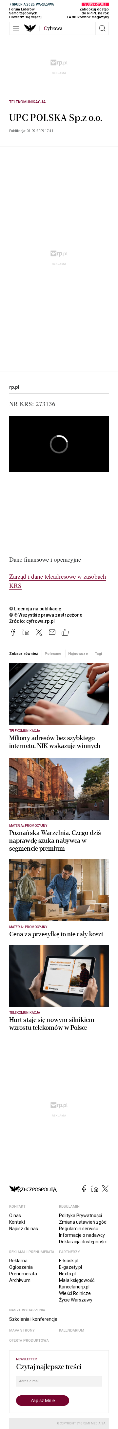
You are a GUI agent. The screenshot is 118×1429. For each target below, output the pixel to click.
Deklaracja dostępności (83, 1241)
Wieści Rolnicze (75, 1293)
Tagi (98, 653)
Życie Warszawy (75, 1299)
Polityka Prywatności (80, 1215)
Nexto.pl (67, 1273)
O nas (15, 1215)
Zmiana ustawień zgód (83, 1222)
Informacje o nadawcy (82, 1235)
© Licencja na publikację (35, 608)
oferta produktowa (29, 1340)
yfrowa (53, 28)
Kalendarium (71, 1330)
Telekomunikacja (27, 102)
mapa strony (22, 1330)
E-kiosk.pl (68, 1260)
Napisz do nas (23, 1228)
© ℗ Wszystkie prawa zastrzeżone (45, 615)
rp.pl (14, 387)
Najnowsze (78, 653)
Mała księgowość (76, 1280)
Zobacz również (23, 653)
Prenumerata (23, 1273)
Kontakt (17, 1222)
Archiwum (19, 1280)
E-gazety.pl (70, 1267)
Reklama (18, 1260)
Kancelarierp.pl (74, 1286)
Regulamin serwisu (78, 1228)
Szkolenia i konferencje (33, 1319)
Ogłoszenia (21, 1267)
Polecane (53, 653)
